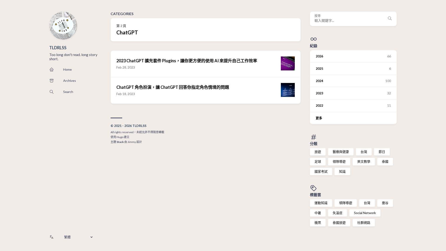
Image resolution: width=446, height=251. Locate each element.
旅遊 (318, 152)
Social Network (365, 213)
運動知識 (321, 203)
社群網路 (363, 223)
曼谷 (385, 203)
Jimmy (132, 142)
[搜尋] (390, 19)
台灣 (364, 152)
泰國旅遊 (339, 223)
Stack (120, 142)
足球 (318, 161)
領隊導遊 (339, 161)
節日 (382, 152)
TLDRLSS (57, 47)
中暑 (318, 213)
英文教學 (363, 161)
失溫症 (337, 213)
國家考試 (321, 171)
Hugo (120, 137)
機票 (318, 223)
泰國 (385, 161)
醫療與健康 (341, 152)
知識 (342, 171)
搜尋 (318, 15)
